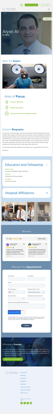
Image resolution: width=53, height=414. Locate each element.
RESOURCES (23, 384)
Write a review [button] (41, 238)
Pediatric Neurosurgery (16, 107)
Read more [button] (8, 256)
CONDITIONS (23, 378)
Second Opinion (45, 5)
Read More (5, 150)
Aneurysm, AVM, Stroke (16, 102)
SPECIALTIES (23, 375)
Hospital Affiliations (26, 193)
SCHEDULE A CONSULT (25, 387)
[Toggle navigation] (49, 9)
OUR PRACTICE (23, 372)
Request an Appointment (13, 359)
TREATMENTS (23, 381)
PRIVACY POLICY (24, 393)
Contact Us (47, 19)
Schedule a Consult (31, 5)
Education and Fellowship (26, 164)
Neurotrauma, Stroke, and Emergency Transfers (23, 113)
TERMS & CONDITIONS (25, 390)
